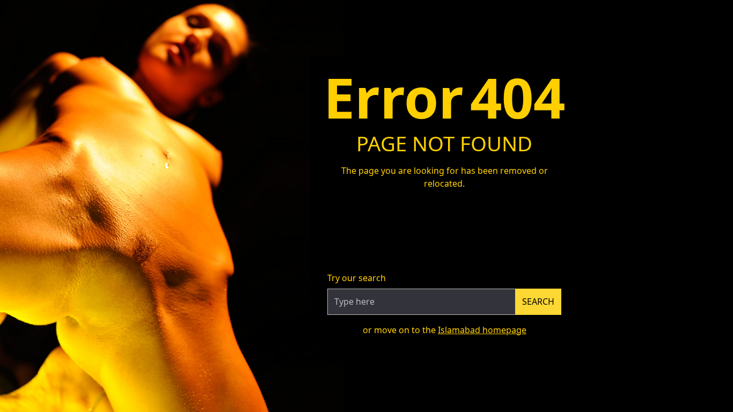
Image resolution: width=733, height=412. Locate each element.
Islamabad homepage (482, 330)
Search (538, 301)
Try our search (356, 278)
